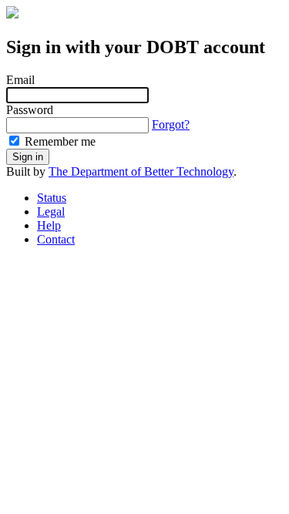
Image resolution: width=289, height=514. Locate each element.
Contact (56, 239)
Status (51, 197)
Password (29, 109)
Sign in (27, 157)
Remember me (59, 141)
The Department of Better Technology (141, 171)
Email (20, 79)
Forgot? (171, 124)
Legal (51, 211)
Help (49, 225)
